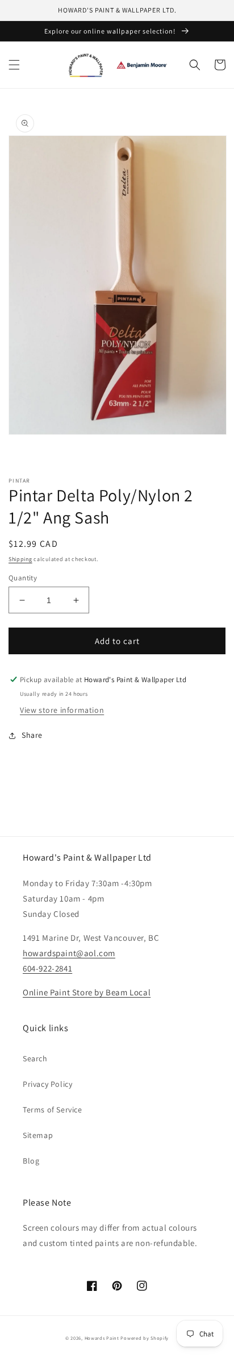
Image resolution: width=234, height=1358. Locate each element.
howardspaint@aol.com (69, 953)
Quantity (23, 578)
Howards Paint (102, 1338)
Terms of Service (52, 1109)
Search (35, 1058)
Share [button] (32, 735)
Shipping (20, 559)
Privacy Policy (47, 1084)
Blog (31, 1161)
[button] (14, 64)
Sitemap (38, 1135)
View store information (62, 710)
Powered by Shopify (144, 1338)
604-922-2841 (47, 968)
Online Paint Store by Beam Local (87, 992)
